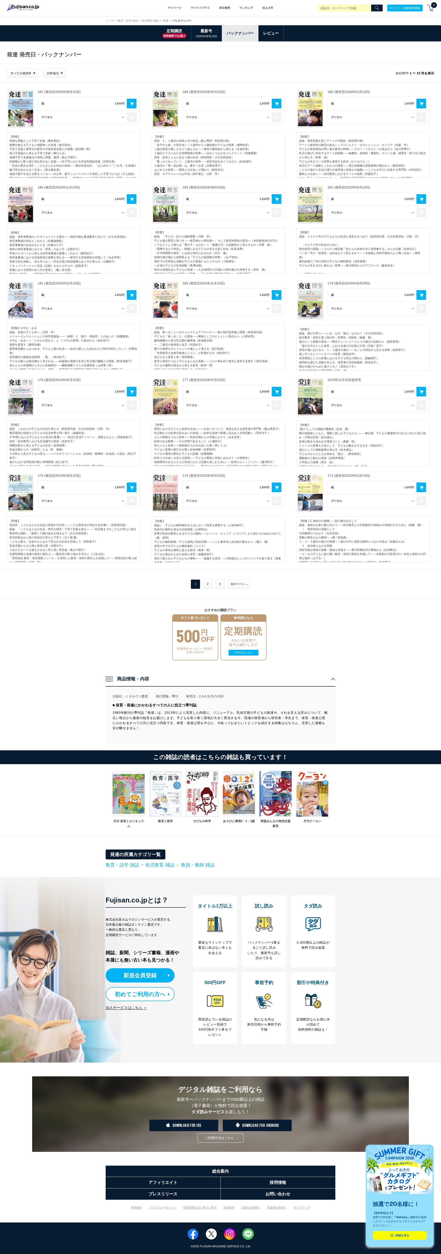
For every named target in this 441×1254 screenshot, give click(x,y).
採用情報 (278, 1182)
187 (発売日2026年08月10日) (59, 92)
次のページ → (239, 584)
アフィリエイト (163, 1182)
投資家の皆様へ (277, 1207)
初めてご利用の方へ (140, 994)
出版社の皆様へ (250, 1207)
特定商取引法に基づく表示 (199, 1207)
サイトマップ (302, 1207)
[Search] (377, 8)
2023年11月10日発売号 (344, 380)
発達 (165, 20)
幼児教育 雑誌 (150, 20)
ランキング (246, 7)
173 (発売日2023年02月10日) (349, 475)
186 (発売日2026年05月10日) (204, 92)
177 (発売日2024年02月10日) (204, 380)
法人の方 (267, 7)
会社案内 (228, 1207)
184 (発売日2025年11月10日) (59, 187)
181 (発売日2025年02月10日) (59, 283)
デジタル (47, 117)
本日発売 (224, 7)
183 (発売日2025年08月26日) (204, 187)
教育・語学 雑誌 (128, 20)
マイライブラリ (200, 7)
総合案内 (220, 1171)
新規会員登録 (140, 975)
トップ (110, 20)
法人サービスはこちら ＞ (126, 1008)
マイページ (174, 7)
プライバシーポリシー (162, 1207)
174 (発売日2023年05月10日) (204, 475)
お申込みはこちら (243, 652)
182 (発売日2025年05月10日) (349, 187)
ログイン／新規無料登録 (405, 7)
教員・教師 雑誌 (198, 864)
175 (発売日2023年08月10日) (59, 475)
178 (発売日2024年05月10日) (59, 380)
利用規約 (136, 1207)
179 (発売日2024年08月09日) (349, 283)
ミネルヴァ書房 (136, 696)
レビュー (271, 33)
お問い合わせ (278, 1194)
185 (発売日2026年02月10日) (349, 92)
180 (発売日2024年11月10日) (204, 283)
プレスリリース (163, 1194)
